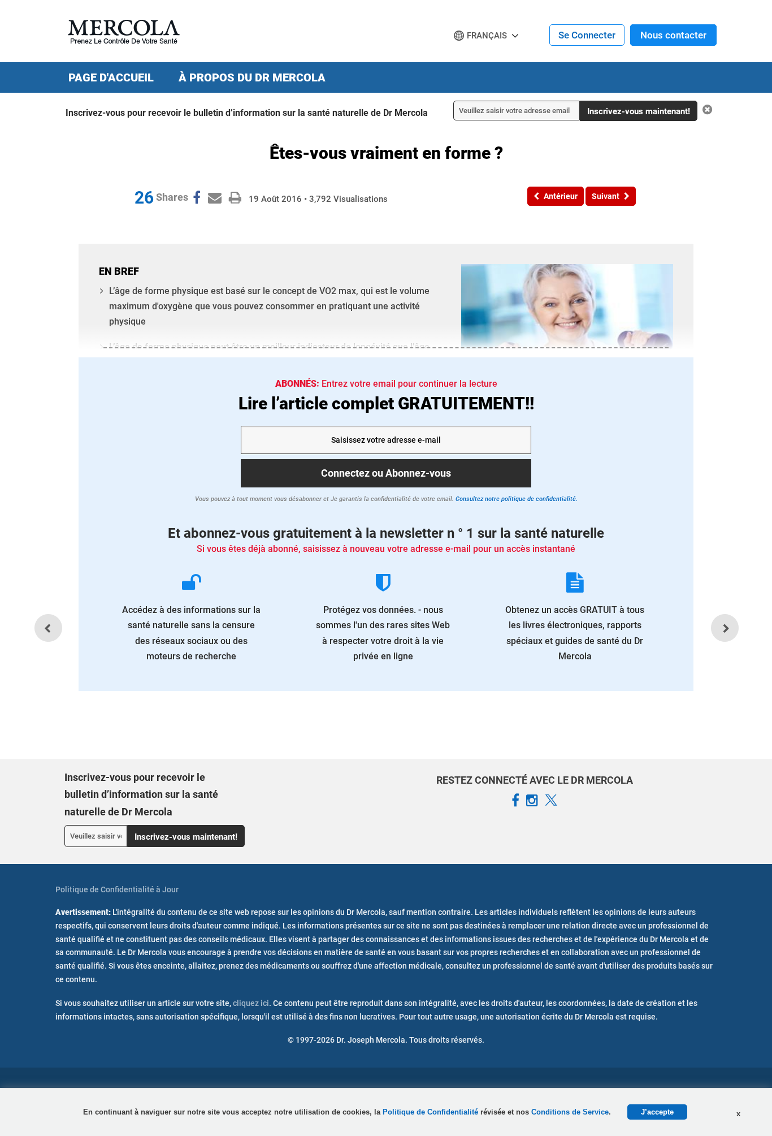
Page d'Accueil (111, 77)
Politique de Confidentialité (431, 1112)
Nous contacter (673, 35)
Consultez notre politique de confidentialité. (516, 499)
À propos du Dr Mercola (252, 77)
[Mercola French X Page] (551, 801)
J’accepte (657, 1112)
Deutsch (473, 57)
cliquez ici (251, 1003)
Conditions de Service (570, 1112)
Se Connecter (586, 35)
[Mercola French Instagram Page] (532, 801)
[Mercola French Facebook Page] (515, 801)
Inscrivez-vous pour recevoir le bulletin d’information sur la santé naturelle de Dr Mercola (247, 112)
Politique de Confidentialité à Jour (117, 889)
